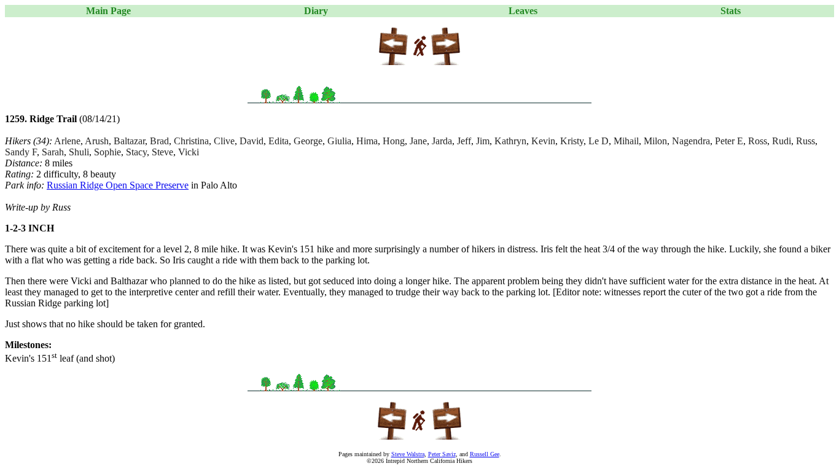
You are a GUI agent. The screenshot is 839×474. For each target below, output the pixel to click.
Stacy (136, 152)
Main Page (108, 11)
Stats (730, 11)
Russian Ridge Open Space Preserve (118, 185)
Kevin (543, 141)
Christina (191, 141)
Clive (224, 141)
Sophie (107, 152)
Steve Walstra (407, 454)
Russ (805, 141)
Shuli (79, 152)
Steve (162, 152)
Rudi (781, 141)
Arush (97, 141)
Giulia (339, 141)
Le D (598, 141)
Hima (367, 141)
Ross (757, 141)
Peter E (729, 141)
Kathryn (510, 141)
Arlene (67, 141)
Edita (278, 141)
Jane (418, 141)
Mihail (626, 141)
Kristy (571, 141)
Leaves (523, 11)
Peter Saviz (442, 454)
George (308, 141)
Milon (655, 141)
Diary (316, 11)
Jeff (464, 141)
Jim (483, 141)
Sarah (53, 152)
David (251, 141)
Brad (159, 141)
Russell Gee (484, 454)
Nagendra (691, 141)
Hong (394, 141)
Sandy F (21, 152)
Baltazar (129, 141)
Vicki (188, 152)
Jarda (442, 141)
